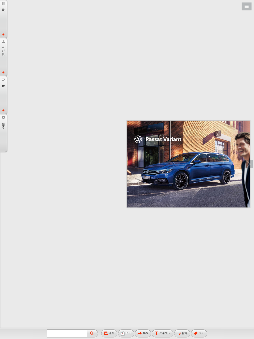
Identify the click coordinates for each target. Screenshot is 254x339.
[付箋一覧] (3, 94)
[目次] (3, 18)
